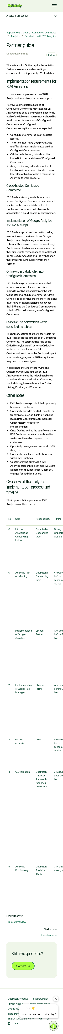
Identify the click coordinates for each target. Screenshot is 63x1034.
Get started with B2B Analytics (40, 36)
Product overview (16, 922)
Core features (49, 935)
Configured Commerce (44, 33)
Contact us (23, 965)
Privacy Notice (15, 1004)
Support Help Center (17, 33)
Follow (51, 55)
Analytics (15, 36)
